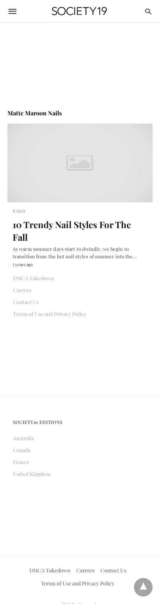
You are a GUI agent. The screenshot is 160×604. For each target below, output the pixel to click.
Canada (22, 450)
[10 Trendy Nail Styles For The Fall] (80, 163)
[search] (148, 11)
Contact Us (26, 302)
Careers (22, 290)
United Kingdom (32, 473)
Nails (19, 211)
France (21, 462)
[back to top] (143, 587)
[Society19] (79, 11)
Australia (23, 438)
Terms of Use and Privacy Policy (49, 313)
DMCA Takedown (33, 278)
